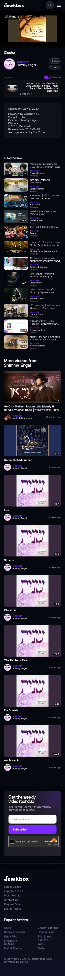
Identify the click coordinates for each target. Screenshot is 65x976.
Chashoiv (10, 610)
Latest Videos (12, 886)
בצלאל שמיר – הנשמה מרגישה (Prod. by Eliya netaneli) (43, 291)
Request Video (13, 904)
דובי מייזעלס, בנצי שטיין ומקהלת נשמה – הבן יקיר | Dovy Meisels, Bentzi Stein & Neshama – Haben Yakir (45, 165)
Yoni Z (42, 944)
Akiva (7, 927)
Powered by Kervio (16, 961)
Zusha (41, 948)
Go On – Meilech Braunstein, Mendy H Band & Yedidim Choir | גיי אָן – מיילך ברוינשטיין (31, 408)
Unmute (12, 16)
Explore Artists (13, 891)
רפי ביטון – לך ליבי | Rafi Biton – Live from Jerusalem (44, 197)
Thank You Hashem (45, 938)
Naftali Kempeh (13, 948)
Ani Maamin (12, 760)
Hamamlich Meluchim (18, 460)
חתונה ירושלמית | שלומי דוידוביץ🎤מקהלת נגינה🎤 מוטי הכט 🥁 (45, 306)
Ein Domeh (11, 710)
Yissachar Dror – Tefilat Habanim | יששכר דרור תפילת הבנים (43, 322)
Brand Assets (12, 908)
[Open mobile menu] (59, 5)
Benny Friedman (14, 932)
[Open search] (50, 5)
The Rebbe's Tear (16, 660)
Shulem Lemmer (48, 927)
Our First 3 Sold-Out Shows (44, 227)
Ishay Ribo (10, 936)
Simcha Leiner (47, 932)
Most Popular (13, 895)
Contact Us (11, 900)
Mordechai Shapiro (11, 942)
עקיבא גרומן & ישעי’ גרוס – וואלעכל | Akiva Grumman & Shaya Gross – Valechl (45, 338)
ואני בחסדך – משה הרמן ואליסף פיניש (40, 181)
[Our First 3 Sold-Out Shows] (16, 232)
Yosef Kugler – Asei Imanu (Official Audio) (43, 212)
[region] (32, 29)
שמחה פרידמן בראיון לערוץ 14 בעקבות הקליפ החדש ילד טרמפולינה (45, 259)
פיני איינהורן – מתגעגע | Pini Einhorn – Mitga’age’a (42, 275)
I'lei (6, 510)
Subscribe (19, 829)
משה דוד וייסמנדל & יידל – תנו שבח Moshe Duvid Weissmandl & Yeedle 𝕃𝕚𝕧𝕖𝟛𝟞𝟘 (45, 244)
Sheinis (9, 560)
